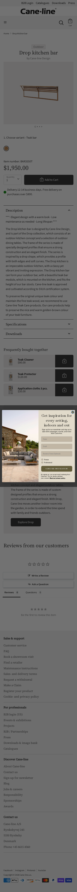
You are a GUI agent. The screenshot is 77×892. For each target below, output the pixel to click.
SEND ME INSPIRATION (57, 468)
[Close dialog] (72, 412)
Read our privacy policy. (57, 478)
